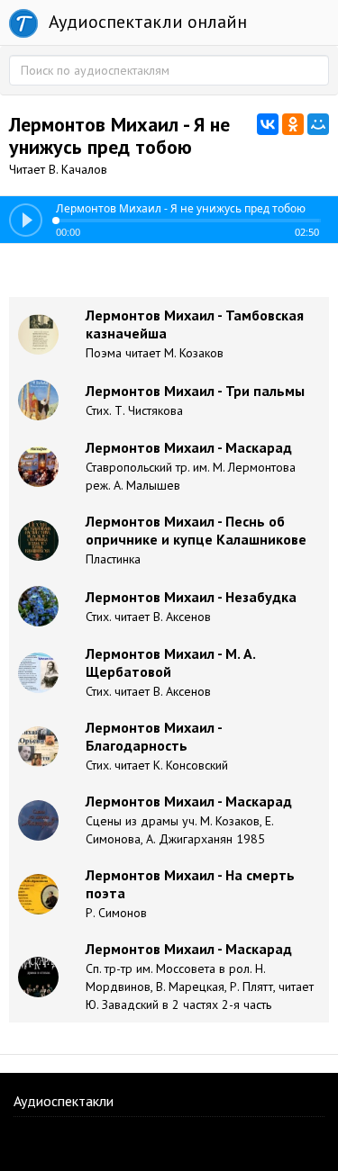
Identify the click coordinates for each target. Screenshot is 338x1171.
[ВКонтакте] (268, 124)
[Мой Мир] (318, 124)
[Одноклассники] (293, 124)
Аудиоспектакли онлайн (145, 21)
